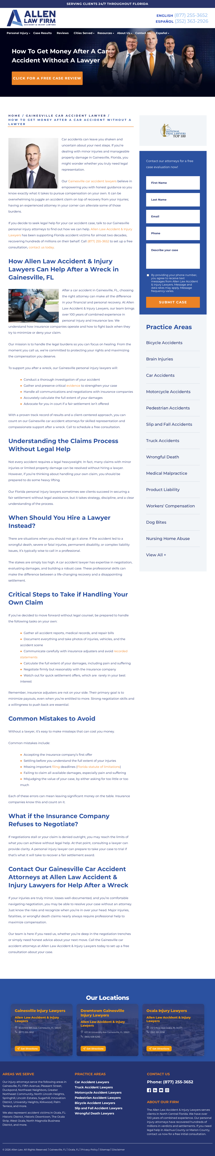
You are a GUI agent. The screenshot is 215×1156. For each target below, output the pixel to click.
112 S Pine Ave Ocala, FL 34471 (166, 1027)
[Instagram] (167, 1090)
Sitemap (105, 1149)
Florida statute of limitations (98, 767)
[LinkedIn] (155, 1090)
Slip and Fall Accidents (169, 424)
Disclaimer (118, 1149)
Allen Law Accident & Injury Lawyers (37, 1019)
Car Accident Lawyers (92, 1082)
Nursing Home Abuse (168, 538)
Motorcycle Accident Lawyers (98, 1092)
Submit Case (173, 302)
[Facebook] (149, 1090)
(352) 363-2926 (191, 21)
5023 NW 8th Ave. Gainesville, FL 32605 (40, 1027)
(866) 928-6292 (92, 1036)
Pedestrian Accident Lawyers (98, 1098)
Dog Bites (156, 522)
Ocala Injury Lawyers (166, 1010)
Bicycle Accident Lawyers (95, 1103)
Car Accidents (160, 375)
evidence (73, 386)
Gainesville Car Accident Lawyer (66, 115)
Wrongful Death (162, 456)
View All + (156, 554)
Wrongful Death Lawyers (94, 1113)
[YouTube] (161, 1090)
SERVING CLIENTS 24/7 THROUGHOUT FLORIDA (107, 4)
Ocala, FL (73, 1149)
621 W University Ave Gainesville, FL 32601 (107, 1032)
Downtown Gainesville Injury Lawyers (102, 1012)
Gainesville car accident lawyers (92, 181)
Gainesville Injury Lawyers (40, 1010)
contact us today (41, 247)
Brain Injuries (159, 359)
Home (14, 115)
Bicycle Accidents (164, 342)
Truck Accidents (162, 440)
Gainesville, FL (57, 1149)
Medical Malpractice (166, 473)
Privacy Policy (89, 1149)
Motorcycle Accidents (168, 391)
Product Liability (163, 489)
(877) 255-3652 (191, 15)
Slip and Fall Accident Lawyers (98, 1108)
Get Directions (29, 1048)
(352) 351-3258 (157, 1032)
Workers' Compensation (170, 505)
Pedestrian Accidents (168, 408)
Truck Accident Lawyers (94, 1087)
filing (56, 767)
